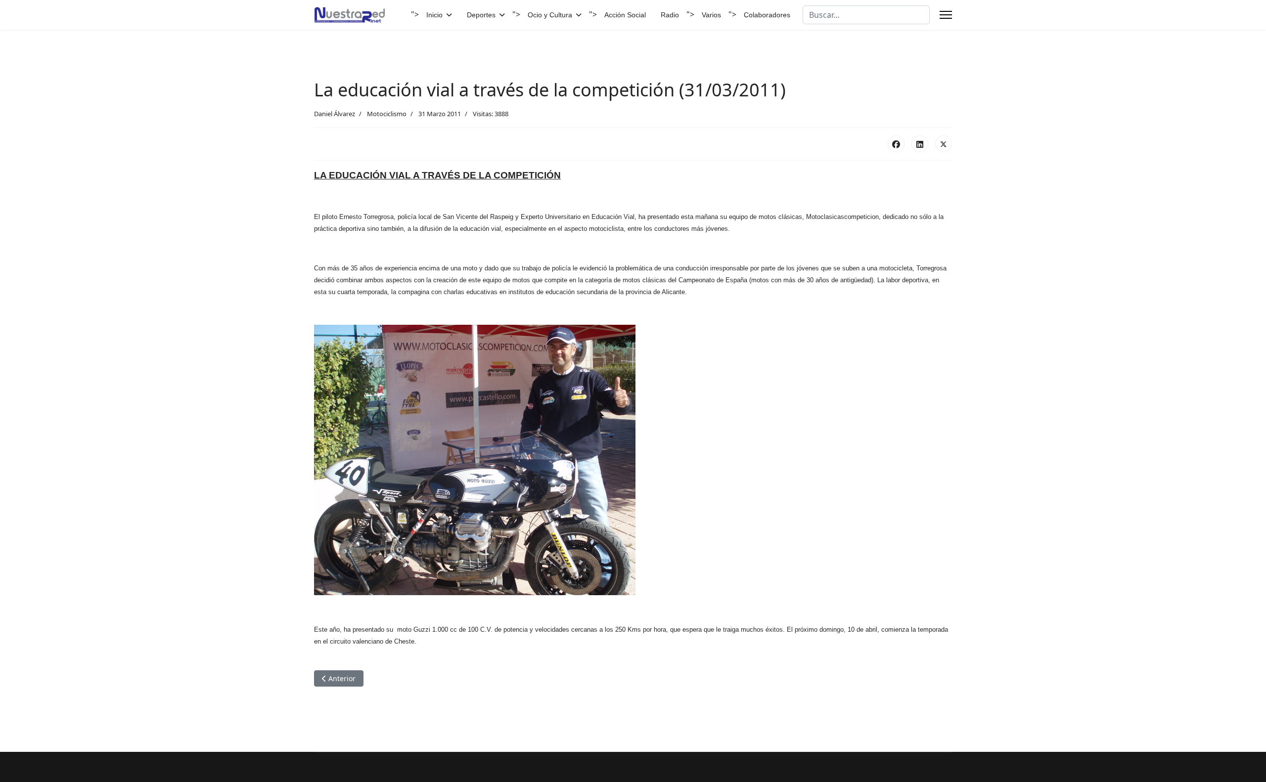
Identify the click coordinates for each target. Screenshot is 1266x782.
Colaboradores (767, 15)
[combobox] (866, 14)
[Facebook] (896, 143)
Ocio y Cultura (550, 15)
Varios (711, 15)
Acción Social (625, 15)
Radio (670, 15)
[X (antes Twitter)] (943, 143)
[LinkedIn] (919, 143)
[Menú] (946, 15)
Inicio (434, 15)
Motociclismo (387, 113)
